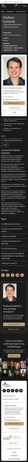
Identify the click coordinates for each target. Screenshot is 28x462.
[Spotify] (21, 390)
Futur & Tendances (18, 48)
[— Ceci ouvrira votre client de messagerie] (17, 275)
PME (16, 50)
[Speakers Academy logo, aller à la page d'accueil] (4, 5)
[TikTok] (12, 390)
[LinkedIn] (17, 390)
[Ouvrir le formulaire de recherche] (19, 5)
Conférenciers (9, 11)
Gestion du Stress (8, 50)
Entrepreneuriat (8, 48)
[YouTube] (8, 390)
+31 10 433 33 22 (9, 96)
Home (2, 11)
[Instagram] (4, 390)
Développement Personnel (10, 45)
